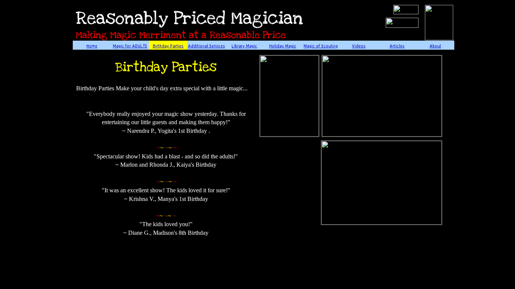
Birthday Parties (168, 46)
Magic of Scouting (320, 46)
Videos (359, 46)
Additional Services (206, 46)
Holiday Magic (282, 46)
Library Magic (244, 46)
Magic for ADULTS (130, 46)
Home (91, 46)
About (435, 46)
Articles (397, 46)
